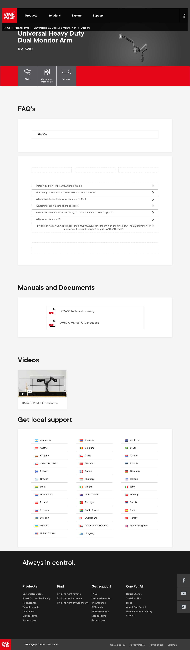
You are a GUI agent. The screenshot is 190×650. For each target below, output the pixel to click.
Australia (134, 440)
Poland (44, 502)
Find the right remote (69, 594)
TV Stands (28, 611)
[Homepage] (9, 15)
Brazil (133, 448)
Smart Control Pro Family (36, 598)
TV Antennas (99, 603)
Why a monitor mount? (48, 219)
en (185, 17)
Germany (135, 471)
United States (47, 533)
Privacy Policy (137, 645)
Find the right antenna (69, 598)
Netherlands (47, 494)
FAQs (94, 594)
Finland (44, 471)
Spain (133, 510)
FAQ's (27, 79)
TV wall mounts (31, 607)
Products (31, 15)
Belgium (89, 448)
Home (6, 28)
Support (98, 15)
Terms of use (156, 645)
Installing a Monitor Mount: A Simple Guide (59, 186)
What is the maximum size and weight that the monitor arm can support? (74, 212)
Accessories (29, 620)
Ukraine (44, 525)
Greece (44, 479)
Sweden (44, 518)
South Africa (91, 510)
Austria (44, 448)
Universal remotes (33, 594)
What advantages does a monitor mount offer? (61, 199)
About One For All (136, 607)
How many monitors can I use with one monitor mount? (65, 192)
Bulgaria (44, 455)
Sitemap (172, 645)
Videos (66, 79)
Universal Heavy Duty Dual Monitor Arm (55, 28)
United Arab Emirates (96, 525)
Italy (132, 487)
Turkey (133, 518)
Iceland (134, 479)
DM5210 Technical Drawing (77, 311)
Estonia (134, 463)
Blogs (129, 603)
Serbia (133, 502)
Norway (134, 494)
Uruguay (89, 533)
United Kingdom (139, 525)
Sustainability (133, 598)
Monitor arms (22, 28)
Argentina (45, 440)
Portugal (89, 502)
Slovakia (44, 510)
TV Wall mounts (100, 611)
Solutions (54, 15)
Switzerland (91, 518)
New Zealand (92, 494)
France (88, 471)
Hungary (89, 479)
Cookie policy (117, 645)
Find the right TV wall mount (72, 603)
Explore (77, 15)
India (42, 487)
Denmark (90, 463)
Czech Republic (48, 463)
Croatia (134, 455)
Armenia (89, 440)
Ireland (89, 487)
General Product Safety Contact (139, 613)
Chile (88, 455)
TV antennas (29, 603)
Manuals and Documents (47, 80)
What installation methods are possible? (57, 206)
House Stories (134, 594)
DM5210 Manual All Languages (79, 323)
